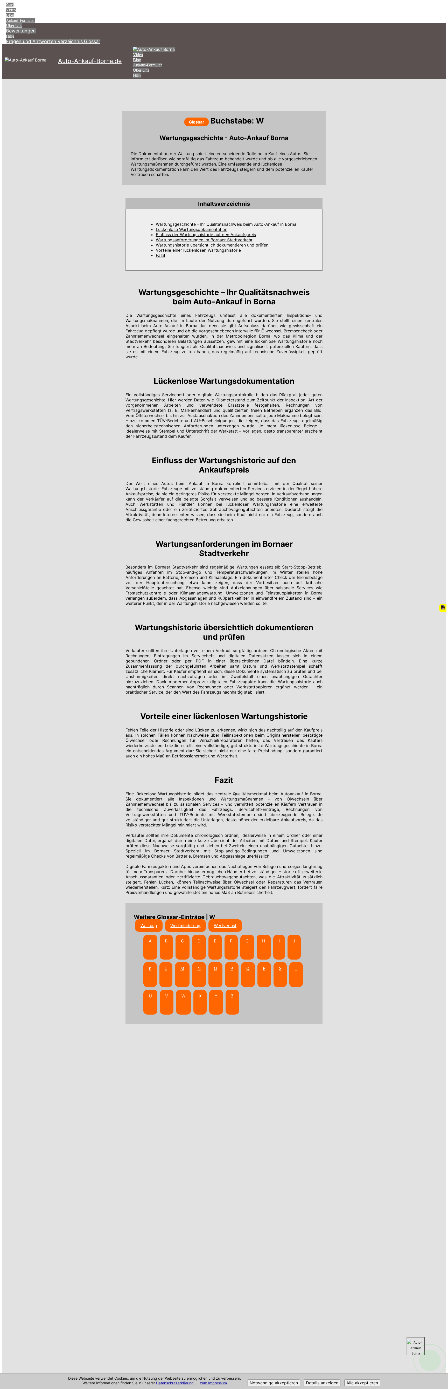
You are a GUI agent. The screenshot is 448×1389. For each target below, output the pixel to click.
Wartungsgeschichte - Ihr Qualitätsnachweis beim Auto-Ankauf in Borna (226, 224)
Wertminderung (185, 925)
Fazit (160, 255)
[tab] (224, 203)
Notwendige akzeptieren (274, 1383)
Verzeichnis (71, 41)
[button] (224, 203)
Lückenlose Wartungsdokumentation (191, 229)
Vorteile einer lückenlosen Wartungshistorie (198, 250)
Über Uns (14, 25)
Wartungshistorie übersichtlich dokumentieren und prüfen (212, 245)
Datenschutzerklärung (175, 1383)
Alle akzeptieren (362, 1383)
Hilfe (10, 36)
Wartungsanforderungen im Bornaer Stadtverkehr (204, 239)
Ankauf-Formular (20, 20)
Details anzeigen (322, 1383)
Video (11, 10)
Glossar (92, 41)
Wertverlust (225, 925)
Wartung (149, 925)
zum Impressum (213, 1383)
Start (9, 5)
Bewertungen (21, 30)
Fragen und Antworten (32, 41)
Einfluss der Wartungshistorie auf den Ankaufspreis (206, 234)
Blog (10, 15)
